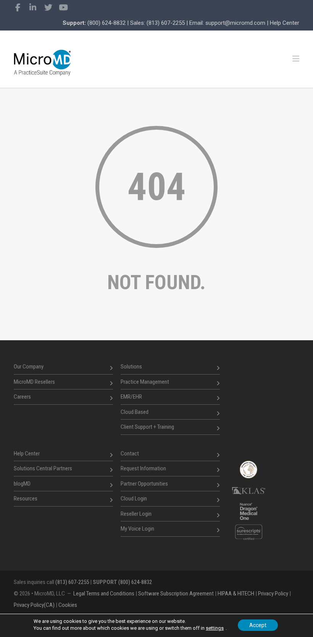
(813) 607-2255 (166, 22)
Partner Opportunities (144, 483)
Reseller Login (136, 513)
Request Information (143, 468)
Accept (257, 625)
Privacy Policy (273, 593)
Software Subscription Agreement (176, 593)
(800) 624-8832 (106, 22)
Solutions (131, 366)
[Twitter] (48, 7)
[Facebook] (17, 7)
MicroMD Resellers (34, 381)
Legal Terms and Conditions (103, 593)
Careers (22, 396)
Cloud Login (134, 498)
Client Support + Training (147, 426)
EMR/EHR (131, 396)
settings (215, 628)
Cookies (67, 605)
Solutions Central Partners (43, 468)
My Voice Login (137, 528)
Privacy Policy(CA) (34, 605)
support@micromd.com (235, 22)
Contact (130, 453)
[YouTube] (63, 7)
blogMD (22, 483)
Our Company (29, 366)
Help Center (284, 22)
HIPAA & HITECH (236, 593)
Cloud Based (134, 412)
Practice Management (145, 381)
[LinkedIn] (32, 7)
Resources (25, 498)
